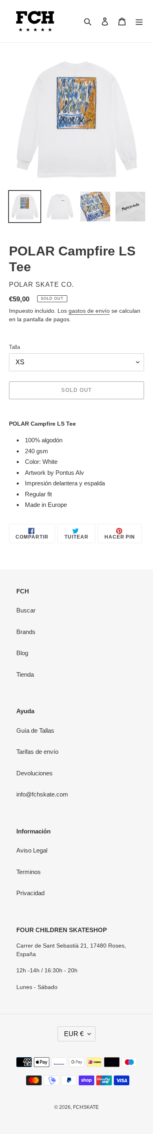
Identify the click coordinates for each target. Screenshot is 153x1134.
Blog (22, 652)
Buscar (25, 610)
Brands (25, 631)
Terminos (28, 871)
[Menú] (139, 21)
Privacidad (30, 892)
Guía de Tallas (35, 730)
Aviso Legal (31, 850)
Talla (14, 347)
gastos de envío (89, 310)
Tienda (25, 674)
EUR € (74, 1033)
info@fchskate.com (42, 794)
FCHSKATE (86, 1107)
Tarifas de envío (37, 751)
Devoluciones (34, 773)
